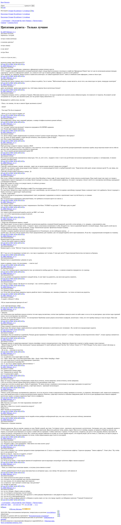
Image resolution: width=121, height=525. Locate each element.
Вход (2, 2)
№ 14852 (3, 353)
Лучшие (10, 11)
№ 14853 (3, 340)
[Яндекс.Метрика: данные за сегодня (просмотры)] (15, 509)
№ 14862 (3, 256)
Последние (4, 14)
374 (17, 504)
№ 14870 (3, 154)
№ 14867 (3, 202)
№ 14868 (3, 175)
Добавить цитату (15, 2)
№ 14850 (3, 377)
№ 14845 (3, 438)
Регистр (6, 2)
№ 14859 (3, 280)
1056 (9, 504)
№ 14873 (3, 124)
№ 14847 (3, 413)
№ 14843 (3, 457)
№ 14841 (3, 474)
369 (31, 504)
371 (26, 504)
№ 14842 (3, 464)
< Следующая (5, 20)
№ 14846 (3, 420)
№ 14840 (3, 488)
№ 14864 (3, 236)
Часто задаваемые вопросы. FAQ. (11, 522)
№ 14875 (3, 91)
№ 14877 (3, 78)
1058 (2, 504)
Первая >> (29, 20)
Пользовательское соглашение (38, 516)
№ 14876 (3, 84)
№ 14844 (3, 447)
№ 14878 (3, 66)
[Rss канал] (32, 11)
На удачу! (23, 20)
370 (28, 504)
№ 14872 (3, 132)
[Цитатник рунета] (3, 7)
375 (14, 504)
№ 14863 (3, 244)
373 (20, 504)
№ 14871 (3, 142)
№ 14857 (3, 295)
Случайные (26, 11)
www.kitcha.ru (51, 512)
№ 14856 (3, 309)
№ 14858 (3, 287)
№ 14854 (3, 331)
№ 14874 (3, 117)
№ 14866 (3, 209)
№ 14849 (3, 389)
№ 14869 (3, 163)
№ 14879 (3, 32)
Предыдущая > (38, 20)
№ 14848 (3, 399)
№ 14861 (3, 266)
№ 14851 (3, 367)
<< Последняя (14, 20)
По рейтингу (18, 11)
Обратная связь (49, 521)
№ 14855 (3, 323)
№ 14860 (3, 273)
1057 (5, 504)
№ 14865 (3, 219)
